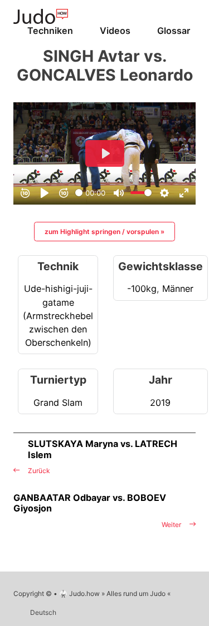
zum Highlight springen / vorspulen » (104, 231)
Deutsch (43, 612)
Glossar (173, 30)
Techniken (50, 30)
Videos (115, 30)
